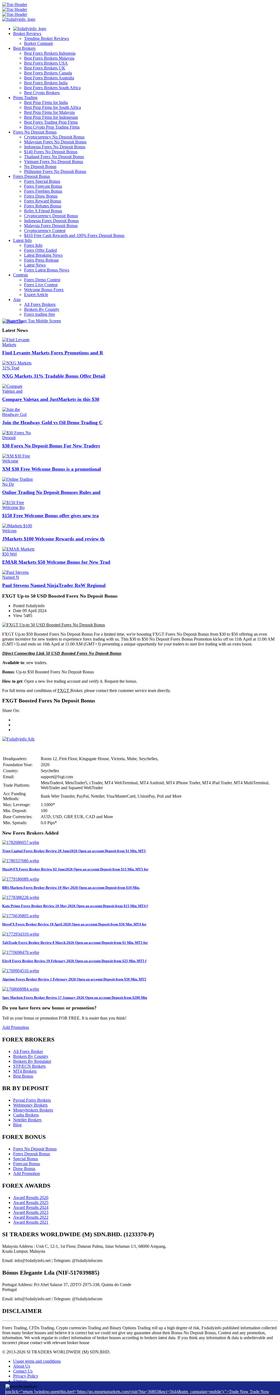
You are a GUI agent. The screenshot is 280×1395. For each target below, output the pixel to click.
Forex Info (33, 245)
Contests (20, 275)
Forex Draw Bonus (40, 196)
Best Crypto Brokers (42, 92)
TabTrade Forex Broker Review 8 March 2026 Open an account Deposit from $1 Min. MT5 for (75, 942)
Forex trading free (39, 314)
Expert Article (36, 294)
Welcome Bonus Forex (44, 289)
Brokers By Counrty (41, 309)
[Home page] (29, 28)
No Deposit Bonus (40, 166)
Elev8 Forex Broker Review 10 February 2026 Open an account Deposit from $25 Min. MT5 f (74, 961)
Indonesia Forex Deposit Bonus (51, 220)
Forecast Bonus (26, 1163)
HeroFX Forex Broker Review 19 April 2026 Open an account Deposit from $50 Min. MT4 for (74, 924)
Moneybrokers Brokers (33, 1110)
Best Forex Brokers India (46, 82)
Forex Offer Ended (40, 250)
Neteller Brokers (27, 1120)
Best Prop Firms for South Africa (52, 107)
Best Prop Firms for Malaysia (49, 112)
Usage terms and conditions (37, 1361)
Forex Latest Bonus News (46, 270)
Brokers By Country (30, 1056)
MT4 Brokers (25, 1071)
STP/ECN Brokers (29, 1066)
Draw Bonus (24, 1168)
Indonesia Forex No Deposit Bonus (54, 146)
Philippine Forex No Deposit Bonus (55, 171)
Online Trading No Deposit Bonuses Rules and (51, 492)
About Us (21, 1366)
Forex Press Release (41, 260)
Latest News (35, 265)
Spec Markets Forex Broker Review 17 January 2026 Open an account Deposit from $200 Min (74, 997)
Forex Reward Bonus (42, 201)
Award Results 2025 (30, 1202)
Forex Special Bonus (42, 181)
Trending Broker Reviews (46, 38)
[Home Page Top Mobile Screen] (31, 321)
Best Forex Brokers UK (44, 68)
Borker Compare (38, 43)
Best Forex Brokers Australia (49, 78)
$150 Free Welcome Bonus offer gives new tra (50, 515)
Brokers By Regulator (32, 1061)
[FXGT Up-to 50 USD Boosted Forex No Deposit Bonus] (53, 625)
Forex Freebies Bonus (43, 191)
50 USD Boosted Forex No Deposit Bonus (83, 653)
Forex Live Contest (40, 284)
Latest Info (22, 240)
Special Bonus (25, 1158)
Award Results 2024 (30, 1207)
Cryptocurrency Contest (44, 230)
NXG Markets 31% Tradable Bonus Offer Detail (53, 376)
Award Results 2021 (30, 1222)
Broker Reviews (27, 33)
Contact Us (23, 1371)
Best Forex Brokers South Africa (52, 87)
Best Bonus (23, 1076)
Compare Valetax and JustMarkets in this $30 (50, 399)
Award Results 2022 (30, 1217)
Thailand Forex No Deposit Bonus (54, 156)
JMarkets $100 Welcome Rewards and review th (53, 539)
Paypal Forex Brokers (32, 1100)
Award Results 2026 (30, 1197)
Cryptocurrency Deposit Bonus (51, 215)
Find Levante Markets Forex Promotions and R (52, 352)
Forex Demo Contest (42, 279)
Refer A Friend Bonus (43, 211)
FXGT (63, 690)
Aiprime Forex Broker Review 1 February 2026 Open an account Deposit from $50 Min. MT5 (74, 979)
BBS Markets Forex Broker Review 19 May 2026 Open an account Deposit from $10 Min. (71, 887)
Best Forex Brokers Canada (48, 73)
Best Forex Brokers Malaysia (49, 58)
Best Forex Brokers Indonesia (49, 53)
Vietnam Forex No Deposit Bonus (53, 161)
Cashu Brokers (26, 1115)
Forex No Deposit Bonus (35, 132)
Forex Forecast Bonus (43, 186)
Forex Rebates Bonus (42, 206)
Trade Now (259, 1391)
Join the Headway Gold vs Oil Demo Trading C (52, 422)
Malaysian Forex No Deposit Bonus (55, 142)
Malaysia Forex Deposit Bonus (51, 225)
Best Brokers (24, 48)
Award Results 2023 (30, 1212)
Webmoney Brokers (30, 1105)
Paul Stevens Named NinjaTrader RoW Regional (54, 585)
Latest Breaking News (43, 255)
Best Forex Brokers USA (46, 63)
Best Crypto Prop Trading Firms (52, 127)
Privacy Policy (25, 1376)
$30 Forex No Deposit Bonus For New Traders (51, 445)
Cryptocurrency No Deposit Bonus (54, 137)
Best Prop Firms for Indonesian (51, 117)
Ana (17, 299)
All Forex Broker (28, 1051)
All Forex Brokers (40, 304)
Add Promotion (15, 1027)
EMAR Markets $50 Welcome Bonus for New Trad (56, 562)
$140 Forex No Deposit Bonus (50, 151)
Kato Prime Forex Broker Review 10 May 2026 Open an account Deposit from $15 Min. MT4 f (75, 906)
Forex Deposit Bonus (31, 176)
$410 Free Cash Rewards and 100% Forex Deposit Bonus (74, 235)
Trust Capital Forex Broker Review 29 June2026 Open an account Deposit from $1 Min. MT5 (74, 851)
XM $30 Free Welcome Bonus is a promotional (51, 469)
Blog (17, 1124)
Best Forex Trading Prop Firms (51, 122)
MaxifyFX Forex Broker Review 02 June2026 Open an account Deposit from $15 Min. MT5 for (75, 869)
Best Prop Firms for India (46, 102)
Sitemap (20, 1381)
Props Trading (25, 97)
